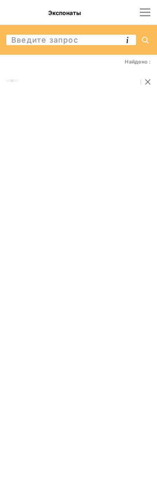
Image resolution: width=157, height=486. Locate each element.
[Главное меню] (145, 12)
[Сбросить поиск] (148, 82)
